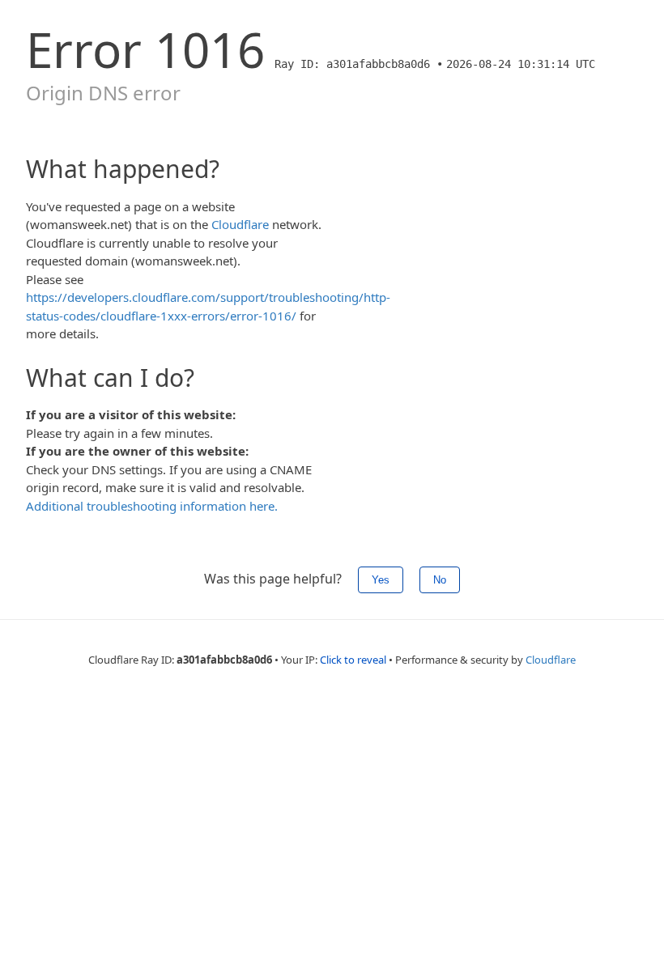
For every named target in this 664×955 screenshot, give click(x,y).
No (439, 580)
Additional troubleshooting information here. (152, 506)
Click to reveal (353, 659)
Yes (380, 580)
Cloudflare (240, 224)
